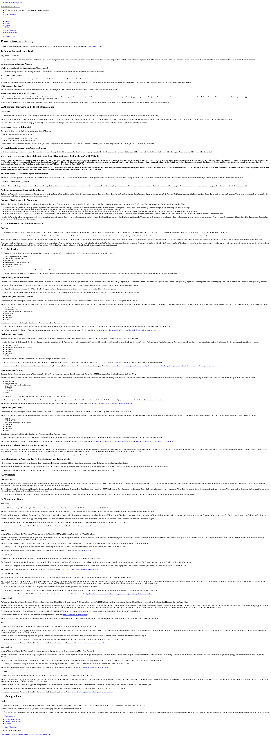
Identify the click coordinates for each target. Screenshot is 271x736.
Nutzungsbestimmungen (13, 721)
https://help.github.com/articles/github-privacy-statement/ (154, 441)
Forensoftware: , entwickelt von (26, 734)
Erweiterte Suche (11, 14)
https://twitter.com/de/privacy (123, 403)
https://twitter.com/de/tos (102, 403)
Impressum (8, 723)
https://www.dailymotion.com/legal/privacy (93, 667)
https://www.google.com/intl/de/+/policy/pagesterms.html (163, 366)
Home (7, 21)
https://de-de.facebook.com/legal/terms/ (142, 330)
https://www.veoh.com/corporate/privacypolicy (90, 643)
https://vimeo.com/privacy (84, 550)
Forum (7, 23)
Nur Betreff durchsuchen (15, 10)
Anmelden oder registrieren (14, 2)
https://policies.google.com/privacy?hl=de (200, 366)
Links (7, 27)
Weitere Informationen (94, 46)
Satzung (7, 25)
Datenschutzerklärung (12, 719)
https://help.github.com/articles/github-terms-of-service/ (113, 441)
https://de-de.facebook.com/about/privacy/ (112, 330)
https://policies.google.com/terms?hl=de (130, 366)
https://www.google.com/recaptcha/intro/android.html (134, 594)
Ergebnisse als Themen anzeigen (37, 10)
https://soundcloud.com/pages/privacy (75, 615)
